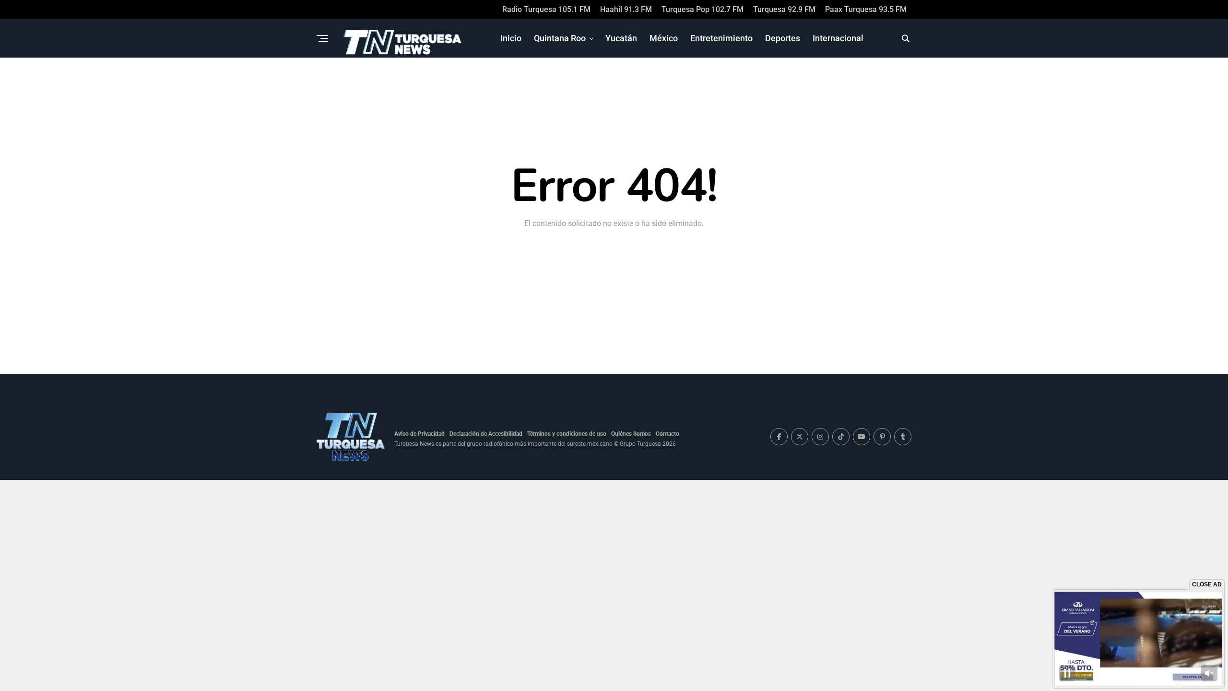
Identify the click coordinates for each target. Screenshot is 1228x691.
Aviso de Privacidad (419, 433)
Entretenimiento (721, 38)
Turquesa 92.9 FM (784, 9)
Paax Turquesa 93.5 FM (866, 9)
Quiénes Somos (631, 433)
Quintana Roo (560, 38)
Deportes (782, 38)
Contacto (667, 433)
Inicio (510, 38)
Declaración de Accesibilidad (485, 433)
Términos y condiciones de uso (566, 433)
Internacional (838, 38)
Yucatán (621, 38)
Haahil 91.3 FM (626, 9)
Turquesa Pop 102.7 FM (702, 9)
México (663, 38)
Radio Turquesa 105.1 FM (546, 9)
